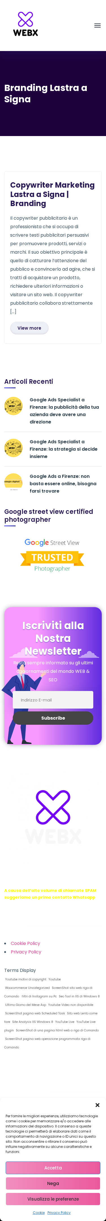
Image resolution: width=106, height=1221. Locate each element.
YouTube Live (64, 1022)
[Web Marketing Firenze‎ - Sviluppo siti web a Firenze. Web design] (25, 25)
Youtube (54, 979)
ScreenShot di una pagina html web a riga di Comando (57, 1030)
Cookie (39, 1212)
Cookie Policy (25, 943)
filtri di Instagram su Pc (38, 996)
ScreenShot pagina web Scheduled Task (34, 1013)
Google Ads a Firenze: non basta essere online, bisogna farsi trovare (63, 483)
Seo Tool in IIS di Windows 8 (79, 996)
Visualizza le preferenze (53, 1199)
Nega (53, 1183)
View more (29, 328)
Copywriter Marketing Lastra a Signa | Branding (52, 194)
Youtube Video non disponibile (70, 1005)
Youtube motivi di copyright (25, 979)
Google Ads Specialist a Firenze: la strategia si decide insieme (64, 449)
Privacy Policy (59, 1212)
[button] (97, 1105)
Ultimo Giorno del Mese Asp (25, 1005)
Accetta (53, 1168)
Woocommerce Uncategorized (27, 988)
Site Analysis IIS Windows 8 (32, 1022)
